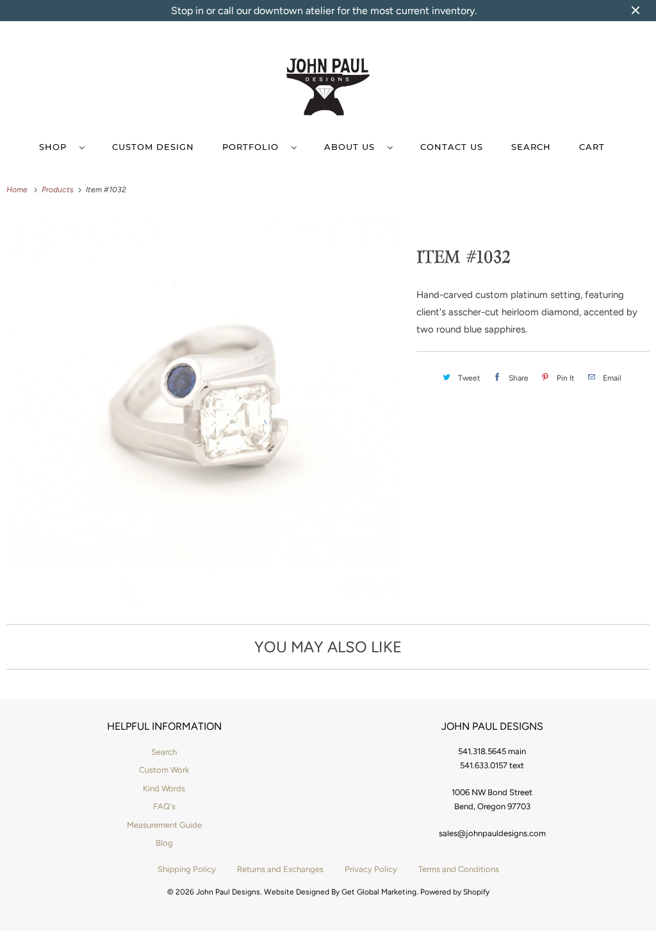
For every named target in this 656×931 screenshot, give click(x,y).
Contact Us (451, 147)
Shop (56, 147)
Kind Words (164, 788)
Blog (164, 843)
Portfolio (253, 147)
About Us (352, 147)
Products (59, 189)
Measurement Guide (164, 825)
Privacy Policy (371, 869)
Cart (592, 147)
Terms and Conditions (458, 869)
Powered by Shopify (454, 891)
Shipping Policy (187, 869)
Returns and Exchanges (280, 869)
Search (531, 147)
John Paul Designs (228, 891)
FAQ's (164, 806)
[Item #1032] (205, 409)
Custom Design (153, 147)
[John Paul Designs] (328, 89)
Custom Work (164, 770)
